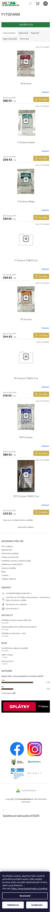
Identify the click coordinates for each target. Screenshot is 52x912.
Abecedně (24, 38)
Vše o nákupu (7, 546)
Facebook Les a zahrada (16, 604)
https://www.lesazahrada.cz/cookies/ (29, 888)
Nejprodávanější (10, 38)
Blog (3, 571)
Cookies (5, 575)
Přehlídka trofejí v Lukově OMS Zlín (16, 620)
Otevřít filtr (26, 24)
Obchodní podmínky (10, 553)
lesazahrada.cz (12, 608)
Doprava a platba (8, 568)
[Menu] (45, 3)
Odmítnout (13, 905)
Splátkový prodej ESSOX (12, 564)
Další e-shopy (7, 655)
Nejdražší (35, 33)
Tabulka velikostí (8, 579)
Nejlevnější (23, 33)
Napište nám (6, 550)
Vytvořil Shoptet (29, 790)
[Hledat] (30, 3)
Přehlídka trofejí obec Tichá (13, 633)
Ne (2, 686)
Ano (3, 680)
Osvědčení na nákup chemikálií (14, 648)
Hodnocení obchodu (10, 557)
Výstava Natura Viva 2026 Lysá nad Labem (19, 627)
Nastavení (25, 895)
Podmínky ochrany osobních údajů (16, 560)
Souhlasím (36, 905)
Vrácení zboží (7, 661)
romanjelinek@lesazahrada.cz (19, 593)
